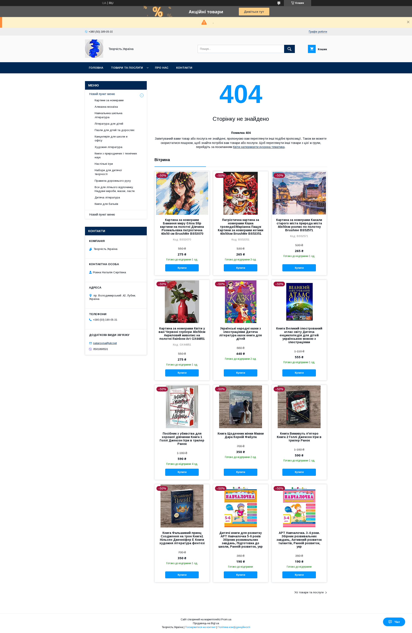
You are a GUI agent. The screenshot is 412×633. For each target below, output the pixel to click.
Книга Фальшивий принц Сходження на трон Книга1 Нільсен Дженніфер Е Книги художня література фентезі (182, 538)
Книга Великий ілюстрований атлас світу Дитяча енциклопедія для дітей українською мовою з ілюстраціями (299, 335)
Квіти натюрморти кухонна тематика (259, 147)
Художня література (108, 147)
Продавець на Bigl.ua (206, 623)
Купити (182, 267)
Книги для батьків (106, 203)
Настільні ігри (104, 163)
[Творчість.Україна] (94, 56)
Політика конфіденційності (234, 627)
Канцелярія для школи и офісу (111, 138)
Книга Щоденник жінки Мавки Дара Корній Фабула (241, 435)
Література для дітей (109, 123)
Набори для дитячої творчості (108, 172)
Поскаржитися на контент (200, 627)
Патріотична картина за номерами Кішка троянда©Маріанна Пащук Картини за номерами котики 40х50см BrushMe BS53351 (240, 226)
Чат (397, 622)
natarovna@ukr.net (105, 343)
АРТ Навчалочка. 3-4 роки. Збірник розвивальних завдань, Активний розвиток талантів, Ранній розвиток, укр (299, 539)
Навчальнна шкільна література (108, 115)
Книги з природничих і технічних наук (116, 155)
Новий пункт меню (102, 94)
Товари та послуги (127, 67)
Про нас (161, 67)
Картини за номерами (109, 100)
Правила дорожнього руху (113, 180)
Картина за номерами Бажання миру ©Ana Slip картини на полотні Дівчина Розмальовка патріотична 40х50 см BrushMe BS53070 (182, 226)
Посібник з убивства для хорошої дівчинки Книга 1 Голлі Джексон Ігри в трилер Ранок (182, 439)
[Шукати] (289, 49)
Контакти (184, 67)
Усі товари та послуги (309, 592)
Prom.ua (226, 619)
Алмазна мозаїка (106, 106)
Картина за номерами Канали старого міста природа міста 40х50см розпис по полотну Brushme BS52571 (299, 225)
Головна (96, 67)
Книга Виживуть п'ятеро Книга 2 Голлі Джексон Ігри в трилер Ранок (299, 437)
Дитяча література (107, 197)
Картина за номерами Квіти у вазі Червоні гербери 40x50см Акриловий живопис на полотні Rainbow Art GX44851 (182, 333)
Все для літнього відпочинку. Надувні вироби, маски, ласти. (115, 189)
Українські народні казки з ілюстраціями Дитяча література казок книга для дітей (240, 333)
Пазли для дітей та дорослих (115, 130)
